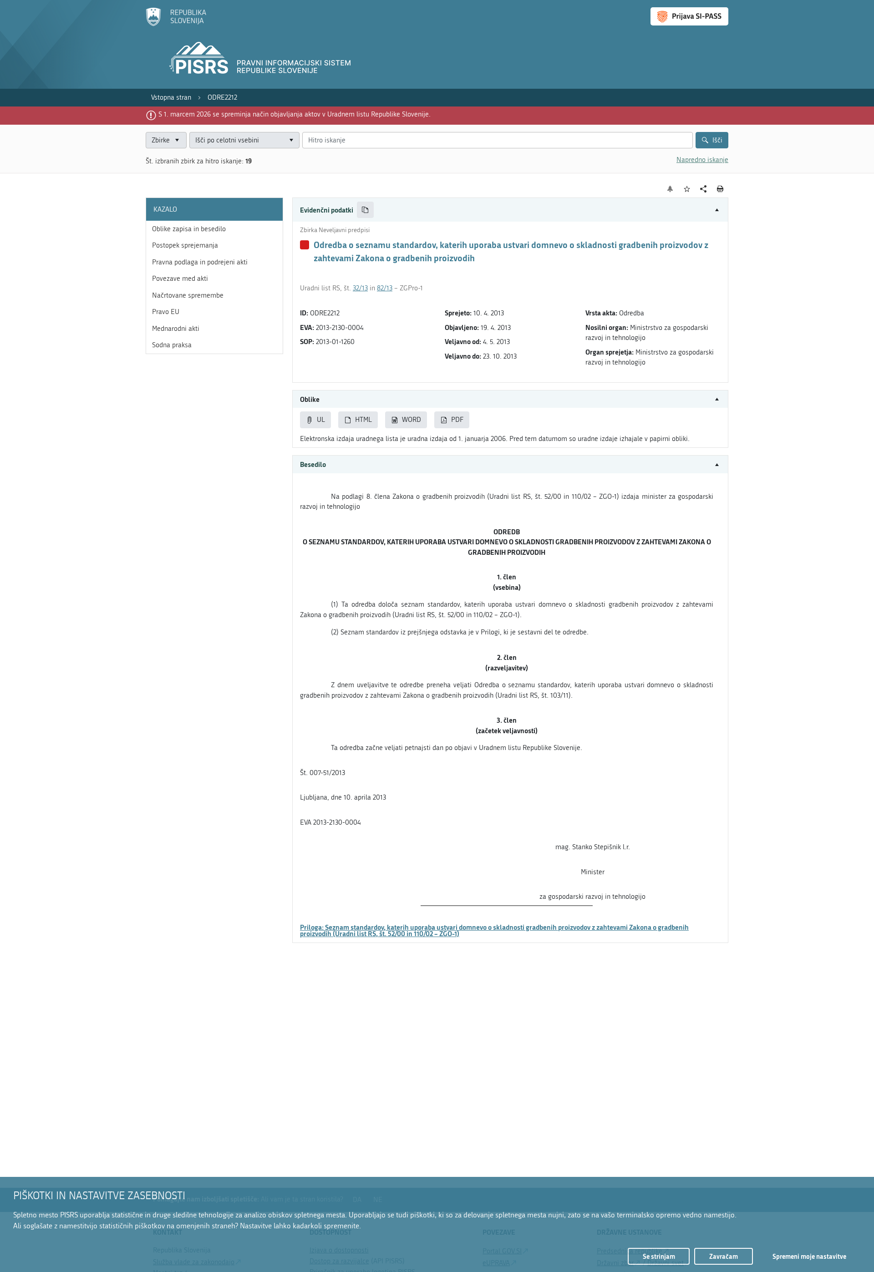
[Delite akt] (703, 189)
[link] (171, 97)
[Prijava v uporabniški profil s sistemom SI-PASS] (689, 16)
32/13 (360, 288)
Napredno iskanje (702, 160)
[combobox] (244, 140)
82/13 (384, 288)
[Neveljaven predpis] (304, 244)
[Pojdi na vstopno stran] (176, 24)
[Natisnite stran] (720, 189)
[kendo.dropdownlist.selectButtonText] (291, 140)
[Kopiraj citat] (365, 210)
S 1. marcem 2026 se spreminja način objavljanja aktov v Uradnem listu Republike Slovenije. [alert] (294, 114)
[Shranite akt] (687, 189)
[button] (510, 210)
